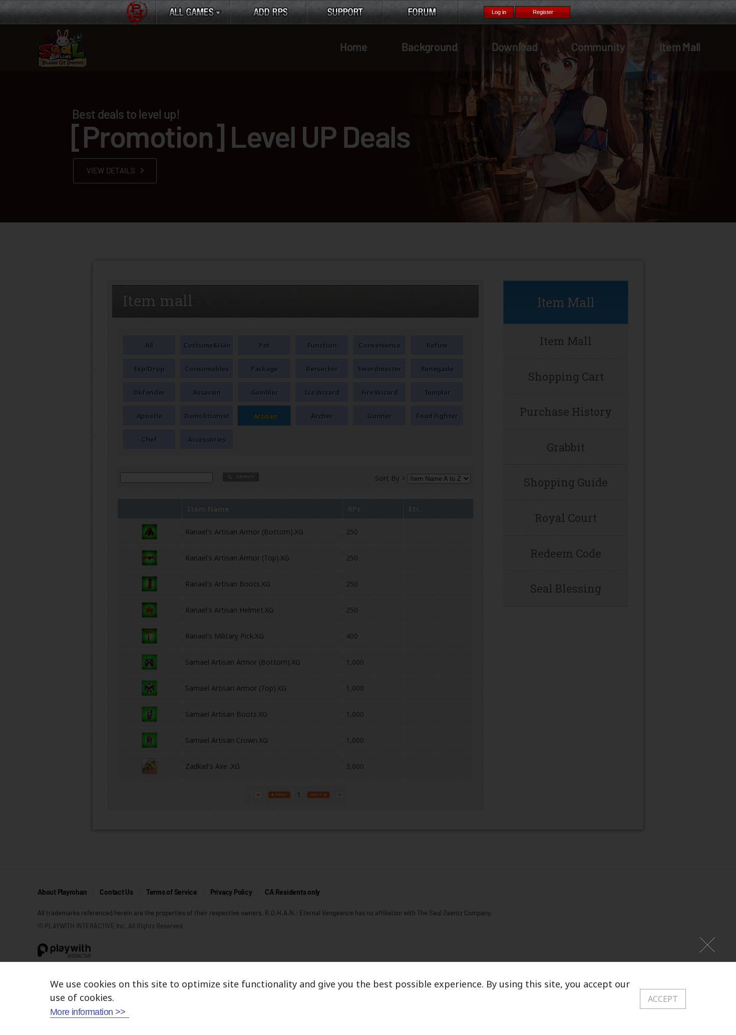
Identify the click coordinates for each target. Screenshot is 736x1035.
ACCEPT (663, 998)
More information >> (88, 1012)
